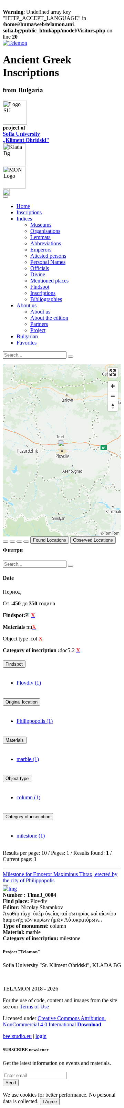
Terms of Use (34, 1006)
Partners (39, 324)
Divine (37, 274)
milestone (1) (31, 836)
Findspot (39, 287)
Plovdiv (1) (29, 683)
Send (11, 1082)
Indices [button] (24, 219)
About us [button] (27, 305)
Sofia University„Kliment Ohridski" (26, 137)
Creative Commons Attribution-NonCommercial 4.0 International (54, 1021)
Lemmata (40, 237)
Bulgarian (27, 336)
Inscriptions (29, 212)
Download (89, 1024)
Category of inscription (28, 816)
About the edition (49, 318)
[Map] (62, 450)
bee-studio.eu (17, 1036)
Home (23, 206)
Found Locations (49, 540)
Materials (15, 740)
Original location (22, 702)
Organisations (45, 231)
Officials (39, 268)
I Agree (50, 1101)
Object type (17, 778)
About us (40, 312)
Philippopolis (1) (35, 721)
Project (37, 330)
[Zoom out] (113, 396)
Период (12, 592)
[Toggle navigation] (5, 197)
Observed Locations (93, 540)
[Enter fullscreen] (113, 373)
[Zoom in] (113, 386)
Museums (40, 225)
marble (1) (28, 759)
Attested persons (48, 256)
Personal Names (47, 262)
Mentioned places (49, 281)
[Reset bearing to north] (113, 406)
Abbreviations (45, 243)
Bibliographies (46, 299)
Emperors (40, 250)
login (40, 1036)
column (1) (28, 797)
